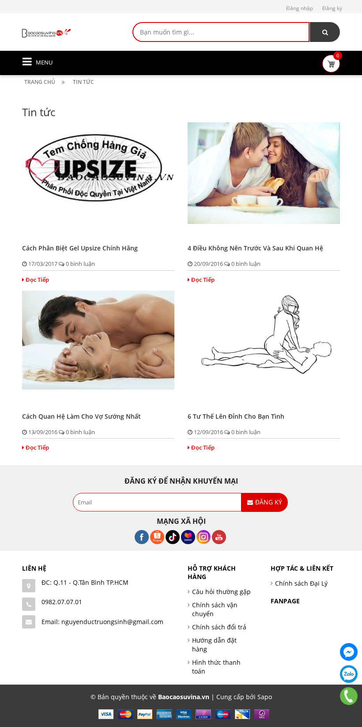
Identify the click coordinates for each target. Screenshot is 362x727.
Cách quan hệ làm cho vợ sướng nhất (81, 416)
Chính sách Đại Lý (301, 583)
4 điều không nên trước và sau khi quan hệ (255, 248)
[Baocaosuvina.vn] (46, 32)
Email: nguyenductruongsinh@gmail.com (102, 621)
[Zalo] (349, 674)
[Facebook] (349, 652)
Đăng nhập (299, 8)
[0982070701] (349, 696)
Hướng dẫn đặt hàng (214, 644)
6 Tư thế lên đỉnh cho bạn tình (236, 416)
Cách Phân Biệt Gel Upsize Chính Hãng (80, 248)
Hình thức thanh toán (216, 666)
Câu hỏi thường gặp (221, 591)
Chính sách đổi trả (219, 627)
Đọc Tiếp (37, 280)
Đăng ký (332, 8)
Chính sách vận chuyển (215, 609)
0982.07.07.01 (61, 602)
